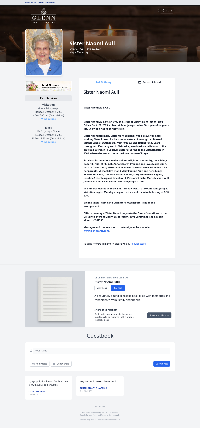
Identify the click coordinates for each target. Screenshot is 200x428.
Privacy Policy (91, 415)
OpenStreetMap (103, 419)
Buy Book (117, 288)
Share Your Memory (159, 315)
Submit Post (162, 363)
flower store (139, 243)
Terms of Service (108, 415)
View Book (102, 288)
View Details (48, 119)
